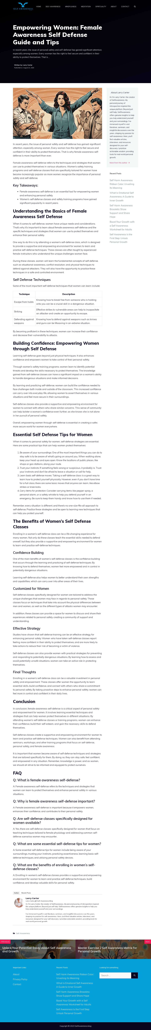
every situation (33, 505)
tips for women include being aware (64, 850)
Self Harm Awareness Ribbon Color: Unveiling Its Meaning (122, 184)
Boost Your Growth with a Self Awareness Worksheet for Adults (122, 225)
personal (32, 235)
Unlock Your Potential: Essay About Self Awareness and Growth (36, 949)
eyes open (50, 460)
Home (38, 6)
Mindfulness (70, 6)
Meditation (86, 6)
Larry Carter (32, 898)
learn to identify (76, 366)
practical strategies (76, 653)
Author (16, 893)
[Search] (134, 975)
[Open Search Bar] (135, 6)
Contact (125, 6)
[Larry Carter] (19, 906)
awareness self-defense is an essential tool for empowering (59, 191)
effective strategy (82, 634)
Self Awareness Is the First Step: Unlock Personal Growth (121, 238)
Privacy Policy (20, 979)
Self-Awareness (53, 6)
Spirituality (100, 6)
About (114, 6)
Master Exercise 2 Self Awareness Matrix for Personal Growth (107, 949)
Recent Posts (26, 893)
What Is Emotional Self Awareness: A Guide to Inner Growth (122, 196)
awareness (41, 708)
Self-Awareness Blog (45, 901)
